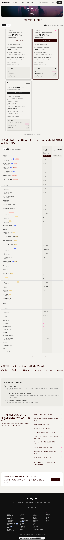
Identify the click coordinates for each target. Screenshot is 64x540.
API (8, 527)
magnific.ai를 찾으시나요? (38, 529)
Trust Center (22, 526)
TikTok (47, 520)
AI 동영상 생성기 (10, 518)
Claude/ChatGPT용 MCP (12, 524)
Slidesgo (34, 524)
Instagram (48, 515)
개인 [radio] (4, 25)
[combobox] (58, 156)
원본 (22, 521)
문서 (21, 515)
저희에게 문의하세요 (38, 464)
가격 (32, 2)
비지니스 (22, 529)
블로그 (34, 521)
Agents (9, 526)
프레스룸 (34, 527)
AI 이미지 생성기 (10, 517)
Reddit (47, 524)
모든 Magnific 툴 (10, 530)
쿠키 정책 (22, 523)
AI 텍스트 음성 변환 (11, 520)
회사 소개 (35, 515)
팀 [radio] (8, 25)
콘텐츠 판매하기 (36, 526)
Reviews (34, 517)
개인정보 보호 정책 (24, 520)
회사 (34, 512)
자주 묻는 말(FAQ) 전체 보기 (12, 425)
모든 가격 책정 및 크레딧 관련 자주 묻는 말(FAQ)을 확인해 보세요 (31, 356)
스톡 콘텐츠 (9, 521)
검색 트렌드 (35, 520)
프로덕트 (9, 512)
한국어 (32, 507)
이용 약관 (22, 518)
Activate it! (39, 538)
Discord (47, 521)
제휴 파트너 (22, 527)
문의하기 (54, 479)
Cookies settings (23, 524)
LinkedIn (47, 518)
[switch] (45, 25)
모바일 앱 (9, 529)
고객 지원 (48, 514)
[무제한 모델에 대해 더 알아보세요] (55, 68)
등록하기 (59, 2)
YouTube (47, 517)
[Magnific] (32, 499)
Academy (22, 514)
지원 (21, 517)
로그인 (53, 2)
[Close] (43, 538)
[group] (6, 25)
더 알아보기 (35, 402)
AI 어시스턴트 (10, 515)
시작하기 (22, 512)
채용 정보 (35, 518)
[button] (32, 508)
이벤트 (34, 523)
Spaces (8, 514)
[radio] (4, 149)
